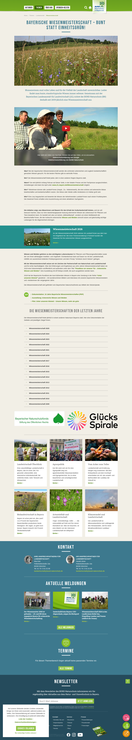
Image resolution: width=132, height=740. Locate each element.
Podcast (70, 722)
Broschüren (71, 719)
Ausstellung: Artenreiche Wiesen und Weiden (49, 298)
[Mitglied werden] (126, 733)
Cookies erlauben (26, 728)
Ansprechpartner (58, 722)
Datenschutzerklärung (89, 707)
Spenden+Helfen (62, 7)
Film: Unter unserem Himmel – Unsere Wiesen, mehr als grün (55, 301)
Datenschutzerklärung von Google (66, 157)
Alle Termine (66, 668)
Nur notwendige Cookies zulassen (26, 733)
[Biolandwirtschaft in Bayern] (30, 500)
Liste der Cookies (26, 719)
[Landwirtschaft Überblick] (30, 450)
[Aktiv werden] (126, 725)
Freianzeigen (85, 725)
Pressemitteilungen (87, 719)
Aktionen (28, 7)
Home (25, 15)
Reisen (69, 725)
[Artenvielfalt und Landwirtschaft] (66, 500)
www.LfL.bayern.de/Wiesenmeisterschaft (68, 185)
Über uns (49, 7)
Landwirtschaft (40, 15)
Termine (55, 728)
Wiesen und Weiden (69, 217)
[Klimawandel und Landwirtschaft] (101, 500)
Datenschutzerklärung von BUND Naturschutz (66, 160)
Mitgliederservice (58, 725)
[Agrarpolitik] (66, 450)
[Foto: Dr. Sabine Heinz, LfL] (66, 61)
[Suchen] (86, 7)
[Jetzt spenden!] (126, 717)
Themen (39, 7)
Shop (69, 728)
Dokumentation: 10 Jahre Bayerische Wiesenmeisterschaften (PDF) (57, 294)
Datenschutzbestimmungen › (26, 722)
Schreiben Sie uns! (58, 719)
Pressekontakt (86, 722)
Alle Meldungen (66, 627)
